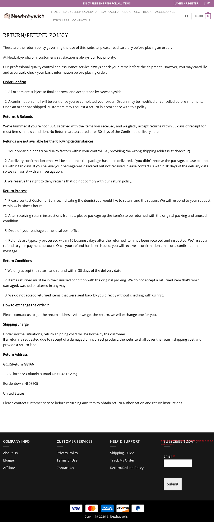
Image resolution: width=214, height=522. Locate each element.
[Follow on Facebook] (205, 3)
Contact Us (81, 20)
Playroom (107, 11)
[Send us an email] (209, 3)
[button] (186, 3)
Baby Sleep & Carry (78, 11)
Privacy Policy (67, 453)
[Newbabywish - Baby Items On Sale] (24, 16)
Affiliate (9, 468)
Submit (172, 484)
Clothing (141, 11)
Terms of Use (67, 460)
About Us (10, 453)
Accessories (165, 11)
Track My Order (122, 460)
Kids (125, 11)
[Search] (186, 16)
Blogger (9, 460)
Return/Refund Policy (127, 468)
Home (55, 11)
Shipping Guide (122, 453)
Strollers (61, 20)
